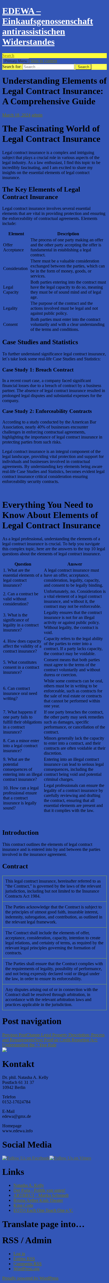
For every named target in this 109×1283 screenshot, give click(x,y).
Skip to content (43, 60)
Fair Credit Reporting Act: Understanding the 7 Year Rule (50, 1042)
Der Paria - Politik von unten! (39, 1190)
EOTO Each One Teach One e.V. (43, 1210)
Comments (27, 1263)
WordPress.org (26, 1268)
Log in (19, 1253)
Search (8, 55)
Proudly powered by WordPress (30, 1278)
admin (37, 115)
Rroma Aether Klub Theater (38, 1200)
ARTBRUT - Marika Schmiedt (40, 1195)
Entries (24, 1258)
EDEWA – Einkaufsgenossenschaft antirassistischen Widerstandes (47, 26)
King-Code (23, 1205)
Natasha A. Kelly (28, 1185)
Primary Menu (15, 61)
